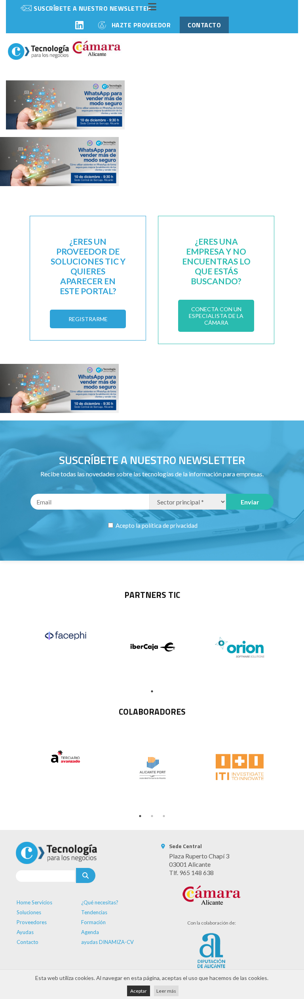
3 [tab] (164, 816)
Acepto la (156, 525)
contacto (204, 25)
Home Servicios (34, 902)
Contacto (27, 942)
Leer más (166, 991)
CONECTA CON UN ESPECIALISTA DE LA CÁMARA (216, 316)
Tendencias (94, 912)
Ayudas (25, 932)
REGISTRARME (88, 319)
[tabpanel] (65, 636)
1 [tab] (152, 691)
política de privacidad (170, 525)
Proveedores (32, 922)
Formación (93, 922)
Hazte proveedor (141, 25)
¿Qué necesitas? (99, 902)
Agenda (90, 932)
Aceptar (138, 991)
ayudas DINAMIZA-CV (107, 942)
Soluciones (29, 912)
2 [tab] (152, 816)
